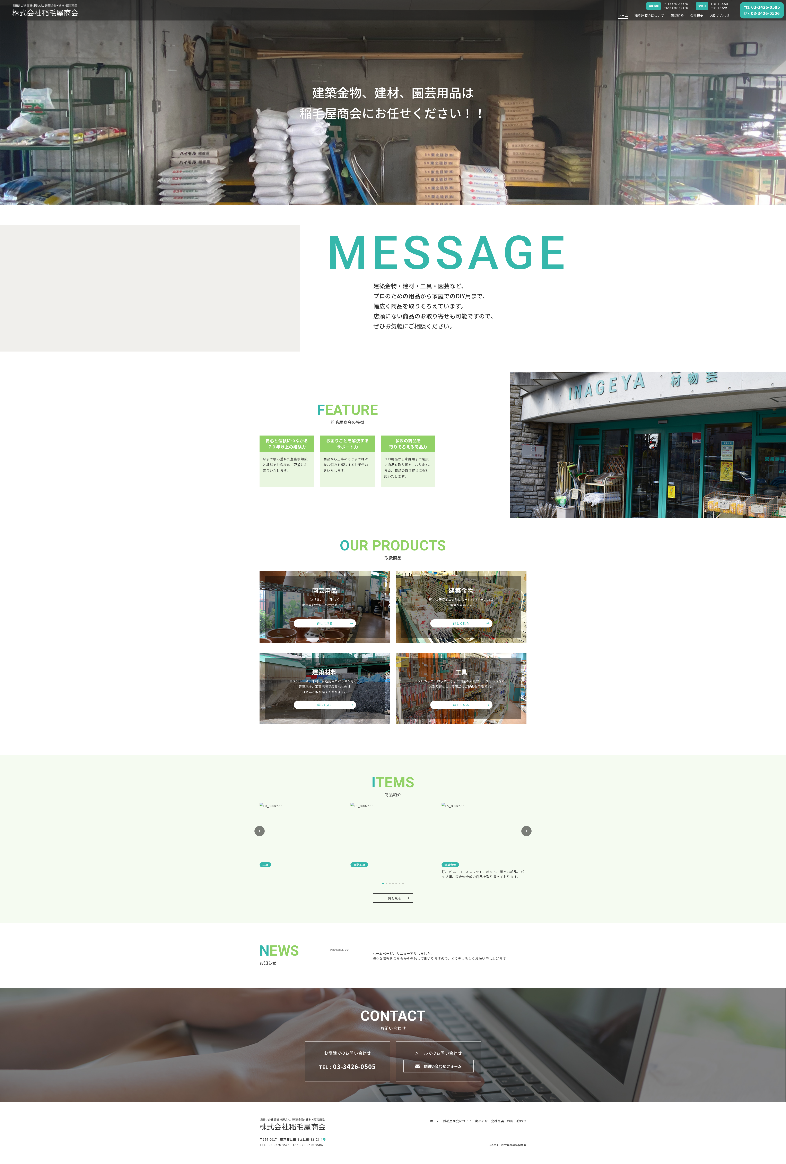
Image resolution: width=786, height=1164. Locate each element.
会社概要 (696, 15)
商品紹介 (677, 15)
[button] (259, 831)
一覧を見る (393, 897)
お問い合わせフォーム (442, 1066)
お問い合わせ (720, 15)
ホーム (623, 15)
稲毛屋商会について (649, 15)
